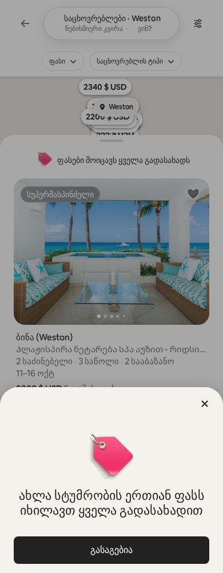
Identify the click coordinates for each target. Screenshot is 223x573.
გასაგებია (111, 550)
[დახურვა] (204, 403)
